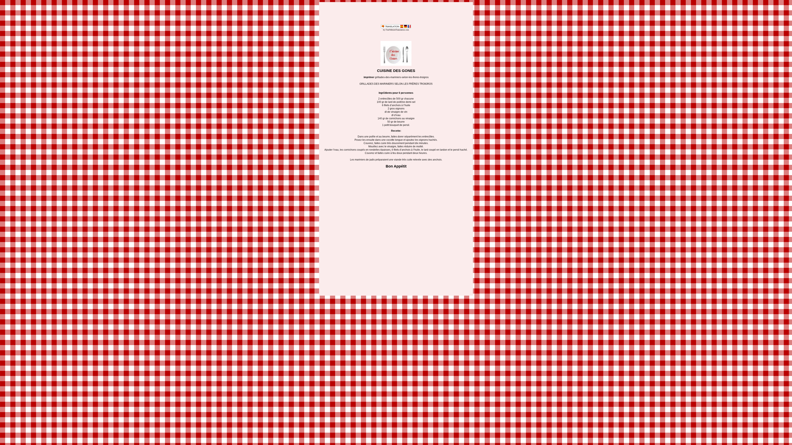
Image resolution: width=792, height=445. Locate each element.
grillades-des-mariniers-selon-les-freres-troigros (402, 77)
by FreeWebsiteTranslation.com (396, 30)
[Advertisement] (396, 13)
